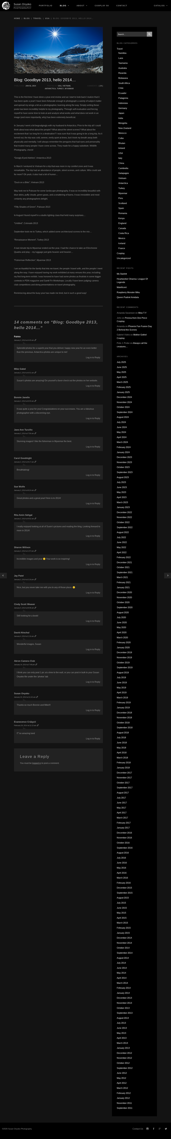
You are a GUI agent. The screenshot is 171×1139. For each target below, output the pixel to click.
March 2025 (122, 382)
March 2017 (122, 818)
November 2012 (124, 1058)
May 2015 (121, 913)
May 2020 (121, 627)
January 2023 (123, 507)
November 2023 (124, 462)
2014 (34, 86)
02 (30, 86)
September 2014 (125, 953)
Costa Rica (123, 233)
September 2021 (125, 572)
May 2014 (121, 973)
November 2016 (124, 838)
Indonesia (123, 103)
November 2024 (124, 402)
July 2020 (121, 617)
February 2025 (124, 387)
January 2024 (123, 452)
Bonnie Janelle (22, 397)
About (81, 6)
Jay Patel (19, 575)
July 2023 (121, 482)
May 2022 (121, 547)
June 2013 (122, 1028)
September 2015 (125, 893)
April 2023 (122, 497)
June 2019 (122, 682)
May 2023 (121, 492)
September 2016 (125, 848)
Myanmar (69, 89)
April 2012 (122, 1083)
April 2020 (122, 632)
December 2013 (124, 998)
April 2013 (122, 1038)
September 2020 (125, 607)
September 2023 (125, 472)
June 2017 (122, 803)
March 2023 (122, 502)
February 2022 (124, 557)
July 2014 (121, 963)
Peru (120, 198)
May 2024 (121, 432)
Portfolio (45, 6)
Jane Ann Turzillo (23, 430)
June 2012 (122, 1073)
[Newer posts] (167, 575)
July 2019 (121, 677)
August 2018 (123, 733)
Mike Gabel (20, 369)
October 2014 (123, 948)
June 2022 (122, 542)
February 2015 (124, 928)
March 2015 (122, 923)
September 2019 (125, 667)
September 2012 (125, 1068)
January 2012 (123, 1098)
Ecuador (122, 93)
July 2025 (121, 362)
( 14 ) (101, 86)
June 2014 (122, 968)
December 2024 (124, 397)
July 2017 (121, 798)
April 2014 (122, 978)
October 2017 (123, 783)
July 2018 (121, 737)
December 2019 (124, 652)
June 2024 (122, 427)
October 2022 (123, 522)
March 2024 (122, 442)
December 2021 (124, 562)
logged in (36, 763)
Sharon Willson (22, 547)
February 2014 (124, 988)
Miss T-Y (142, 313)
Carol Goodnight (23, 458)
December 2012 (124, 1053)
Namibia (122, 53)
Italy (120, 158)
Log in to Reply (93, 357)
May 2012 (121, 1078)
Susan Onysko (21, 693)
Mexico (121, 238)
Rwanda (122, 73)
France (121, 248)
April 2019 (122, 692)
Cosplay (121, 253)
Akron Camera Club (24, 661)
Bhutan (121, 143)
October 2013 (123, 1008)
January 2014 (123, 993)
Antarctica (50, 89)
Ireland (121, 148)
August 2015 (123, 898)
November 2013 (124, 1003)
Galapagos (123, 173)
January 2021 (123, 587)
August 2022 (123, 532)
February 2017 (124, 823)
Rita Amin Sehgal (23, 515)
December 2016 (124, 833)
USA (47, 18)
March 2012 (122, 1088)
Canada (122, 228)
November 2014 (124, 943)
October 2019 (123, 662)
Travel (37, 18)
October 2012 (123, 1063)
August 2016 (123, 853)
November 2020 (124, 597)
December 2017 (124, 773)
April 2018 (122, 752)
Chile (120, 88)
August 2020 (123, 612)
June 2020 (122, 622)
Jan (27, 86)
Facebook (154, 1129)
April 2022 (122, 552)
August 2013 (123, 1018)
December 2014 (124, 938)
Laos (120, 58)
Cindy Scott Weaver (24, 604)
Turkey (60, 89)
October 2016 (123, 843)
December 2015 (124, 888)
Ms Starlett (122, 274)
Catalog (159, 6)
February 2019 (124, 702)
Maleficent (122, 287)
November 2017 (124, 778)
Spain (121, 208)
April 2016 (122, 873)
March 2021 (122, 577)
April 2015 (122, 918)
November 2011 (124, 1103)
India (120, 118)
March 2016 (122, 878)
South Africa (124, 83)
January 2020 (123, 647)
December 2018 (124, 713)
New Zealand (124, 128)
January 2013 (123, 1048)
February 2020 (124, 642)
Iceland (121, 243)
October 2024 (123, 407)
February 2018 (124, 762)
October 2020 (123, 602)
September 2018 (125, 727)
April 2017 (122, 813)
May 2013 (121, 1033)
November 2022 (124, 517)
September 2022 (125, 527)
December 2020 (124, 592)
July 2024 (121, 422)
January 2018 (123, 768)
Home (17, 18)
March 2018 (122, 758)
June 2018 (122, 742)
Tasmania (123, 63)
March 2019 (122, 697)
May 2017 (121, 808)
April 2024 (122, 437)
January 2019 (123, 707)
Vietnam (66, 86)
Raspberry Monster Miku (128, 292)
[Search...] (149, 34)
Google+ (160, 1129)
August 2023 (123, 477)
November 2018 (124, 717)
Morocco (122, 133)
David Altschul (21, 632)
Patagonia (123, 98)
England (122, 223)
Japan (121, 113)
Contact (121, 6)
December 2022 (124, 512)
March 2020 (122, 637)
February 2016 (124, 883)
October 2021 (123, 567)
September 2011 (124, 1108)
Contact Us (138, 1129)
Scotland (122, 203)
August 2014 (123, 958)
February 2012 (124, 1093)
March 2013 (122, 1043)
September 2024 (125, 412)
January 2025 (123, 392)
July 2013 (121, 1023)
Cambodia (123, 168)
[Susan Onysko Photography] (17, 5)
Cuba (121, 138)
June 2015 (122, 908)
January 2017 (123, 828)
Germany (122, 108)
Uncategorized (124, 258)
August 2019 (123, 672)
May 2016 (121, 868)
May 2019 (121, 687)
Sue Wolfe (19, 486)
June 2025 (122, 367)
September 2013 (125, 1013)
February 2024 (124, 447)
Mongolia (122, 123)
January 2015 (123, 933)
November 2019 (124, 657)
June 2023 (122, 487)
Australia (122, 68)
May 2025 (121, 372)
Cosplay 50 (102, 6)
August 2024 (123, 417)
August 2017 (123, 793)
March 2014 (122, 983)
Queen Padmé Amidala (128, 297)
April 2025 (122, 377)
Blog (63, 6)
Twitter (166, 1129)
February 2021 (124, 582)
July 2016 (121, 858)
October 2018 (123, 723)
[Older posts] (3, 575)
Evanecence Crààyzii (25, 722)
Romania (122, 213)
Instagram (147, 1129)
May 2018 (121, 748)
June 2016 (122, 863)
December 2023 (124, 457)
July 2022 (121, 537)
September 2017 (125, 787)
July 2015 (121, 903)
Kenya (121, 218)
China (121, 163)
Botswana (123, 78)
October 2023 (123, 467)
